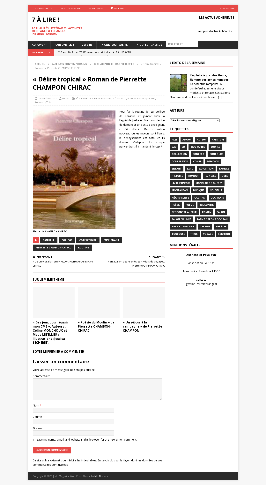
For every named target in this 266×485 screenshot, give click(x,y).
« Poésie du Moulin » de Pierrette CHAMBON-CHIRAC (96, 326)
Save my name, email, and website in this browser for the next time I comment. (87, 439)
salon (221, 212)
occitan (199, 197)
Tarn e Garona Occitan (212, 219)
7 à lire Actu (119, 98)
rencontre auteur (184, 212)
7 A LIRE (87, 45)
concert (198, 154)
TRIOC (194, 234)
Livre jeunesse (181, 183)
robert (66, 98)
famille (224, 168)
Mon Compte (95, 8)
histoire (177, 176)
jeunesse (210, 176)
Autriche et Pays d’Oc (201, 255)
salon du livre (181, 219)
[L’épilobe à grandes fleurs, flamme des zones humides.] (178, 89)
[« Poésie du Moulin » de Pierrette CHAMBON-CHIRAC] (99, 302)
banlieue (49, 240)
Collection (179, 154)
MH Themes (100, 476)
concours (216, 154)
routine (83, 247)
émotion (224, 234)
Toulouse (178, 234)
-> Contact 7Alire (114, 45)
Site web (38, 428)
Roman (39, 102)
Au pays (37, 45)
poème (176, 205)
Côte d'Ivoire (88, 240)
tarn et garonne (183, 226)
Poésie (190, 205)
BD (183, 146)
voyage (208, 234)
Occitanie (217, 197)
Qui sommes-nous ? (43, 8)
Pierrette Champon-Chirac (53, 247)
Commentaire (41, 376)
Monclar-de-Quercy (209, 183)
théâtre (221, 226)
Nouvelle (216, 190)
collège (67, 240)
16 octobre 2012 (47, 98)
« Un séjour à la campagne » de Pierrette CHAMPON (142, 326)
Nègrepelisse (180, 197)
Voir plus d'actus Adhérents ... (216, 31)
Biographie (197, 146)
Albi (174, 139)
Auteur (201, 139)
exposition (206, 168)
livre (224, 176)
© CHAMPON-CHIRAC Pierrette (94, 98)
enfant (176, 168)
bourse (215, 146)
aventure (218, 139)
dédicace (213, 161)
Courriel (38, 417)
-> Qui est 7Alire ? (149, 45)
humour (193, 176)
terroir (205, 226)
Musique (198, 190)
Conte (197, 161)
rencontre (206, 205)
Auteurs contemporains (69, 64)
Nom (36, 405)
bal (174, 146)
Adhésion (118, 8)
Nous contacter (71, 8)
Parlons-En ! (64, 45)
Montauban (180, 190)
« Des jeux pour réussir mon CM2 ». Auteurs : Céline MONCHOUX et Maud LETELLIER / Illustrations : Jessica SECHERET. (50, 332)
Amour (186, 139)
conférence (180, 161)
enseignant (111, 240)
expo (190, 168)
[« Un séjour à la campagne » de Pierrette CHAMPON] (144, 302)
